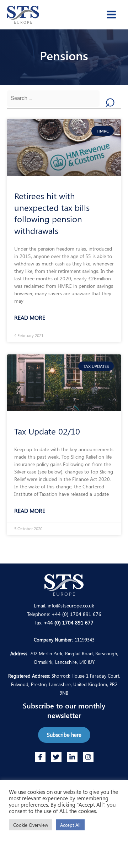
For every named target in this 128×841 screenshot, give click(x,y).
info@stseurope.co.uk (71, 605)
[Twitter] (56, 757)
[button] (64, 735)
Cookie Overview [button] (30, 825)
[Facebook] (40, 757)
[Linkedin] (72, 757)
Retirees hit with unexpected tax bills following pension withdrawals (52, 213)
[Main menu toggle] (111, 14)
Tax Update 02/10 (47, 431)
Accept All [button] (70, 825)
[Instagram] (88, 757)
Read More (29, 317)
